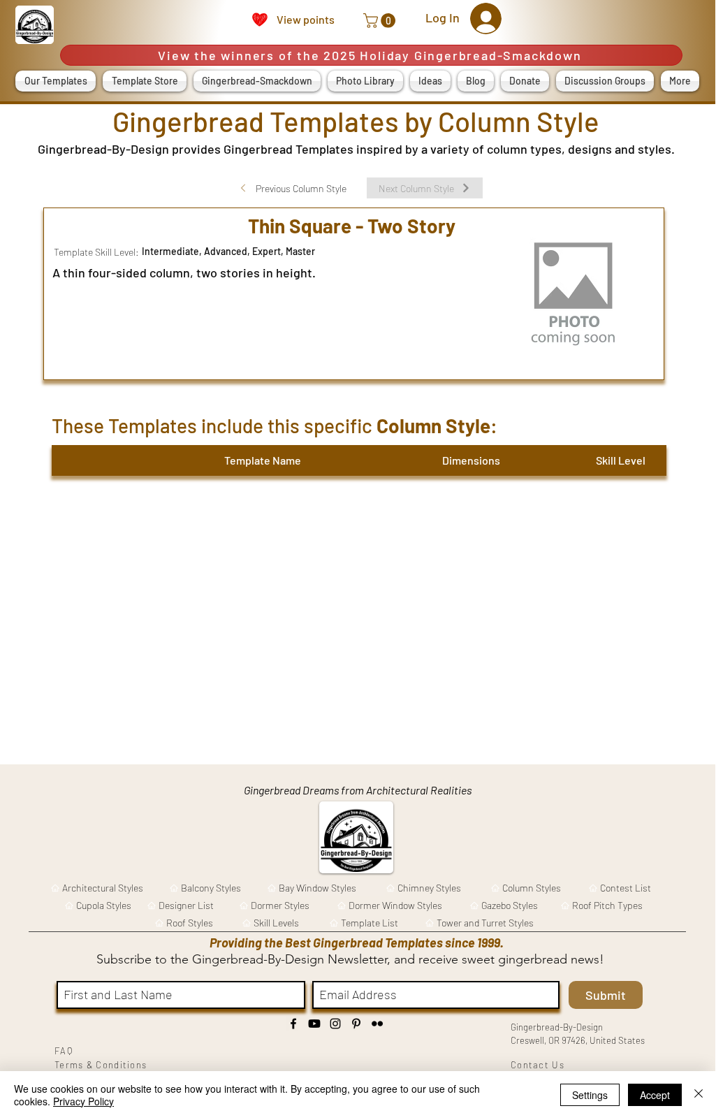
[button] (381, 20)
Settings (590, 1095)
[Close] (698, 1094)
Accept (655, 1095)
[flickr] (377, 1024)
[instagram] (335, 1024)
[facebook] (293, 1024)
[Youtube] (314, 1024)
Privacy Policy (83, 1101)
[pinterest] (356, 1024)
